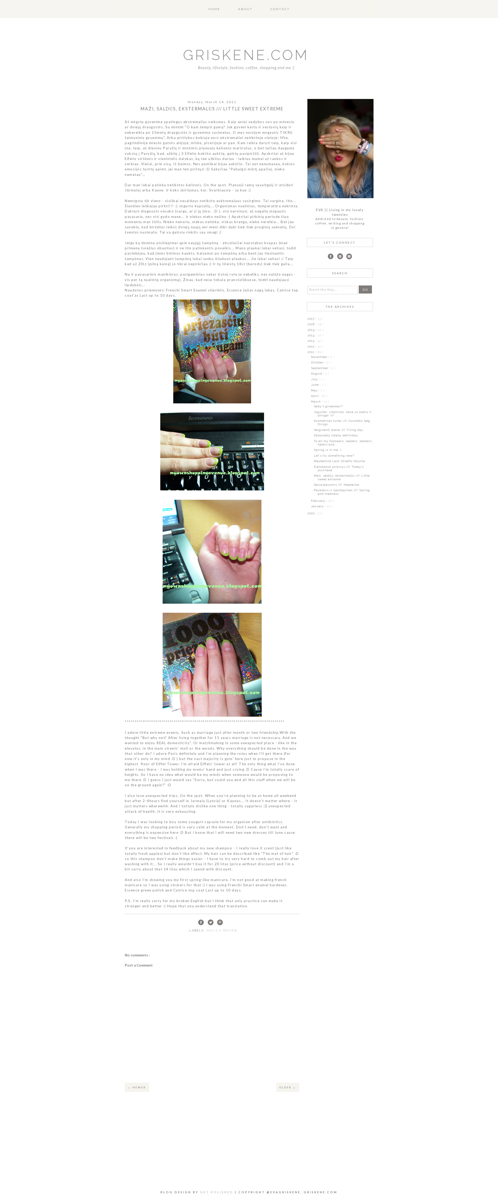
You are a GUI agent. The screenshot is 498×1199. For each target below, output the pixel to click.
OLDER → (287, 1087)
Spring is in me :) (327, 450)
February (318, 501)
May (315, 390)
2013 (311, 341)
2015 (312, 330)
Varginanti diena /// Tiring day (338, 430)
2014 (312, 335)
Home (214, 9)
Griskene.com (246, 54)
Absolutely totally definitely (336, 435)
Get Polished (217, 1192)
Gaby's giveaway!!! (328, 406)
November (319, 357)
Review (230, 930)
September (320, 368)
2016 (312, 324)
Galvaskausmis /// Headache (336, 485)
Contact (280, 9)
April (315, 396)
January (318, 506)
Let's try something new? (334, 455)
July (315, 379)
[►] (307, 318)
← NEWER (137, 1087)
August (317, 373)
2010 (312, 513)
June (315, 385)
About (245, 9)
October (317, 362)
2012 (312, 346)
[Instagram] (340, 257)
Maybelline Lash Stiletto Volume (339, 461)
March (316, 401)
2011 (311, 352)
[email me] (349, 257)
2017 (312, 319)
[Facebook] (331, 257)
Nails (212, 930)
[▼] (307, 352)
